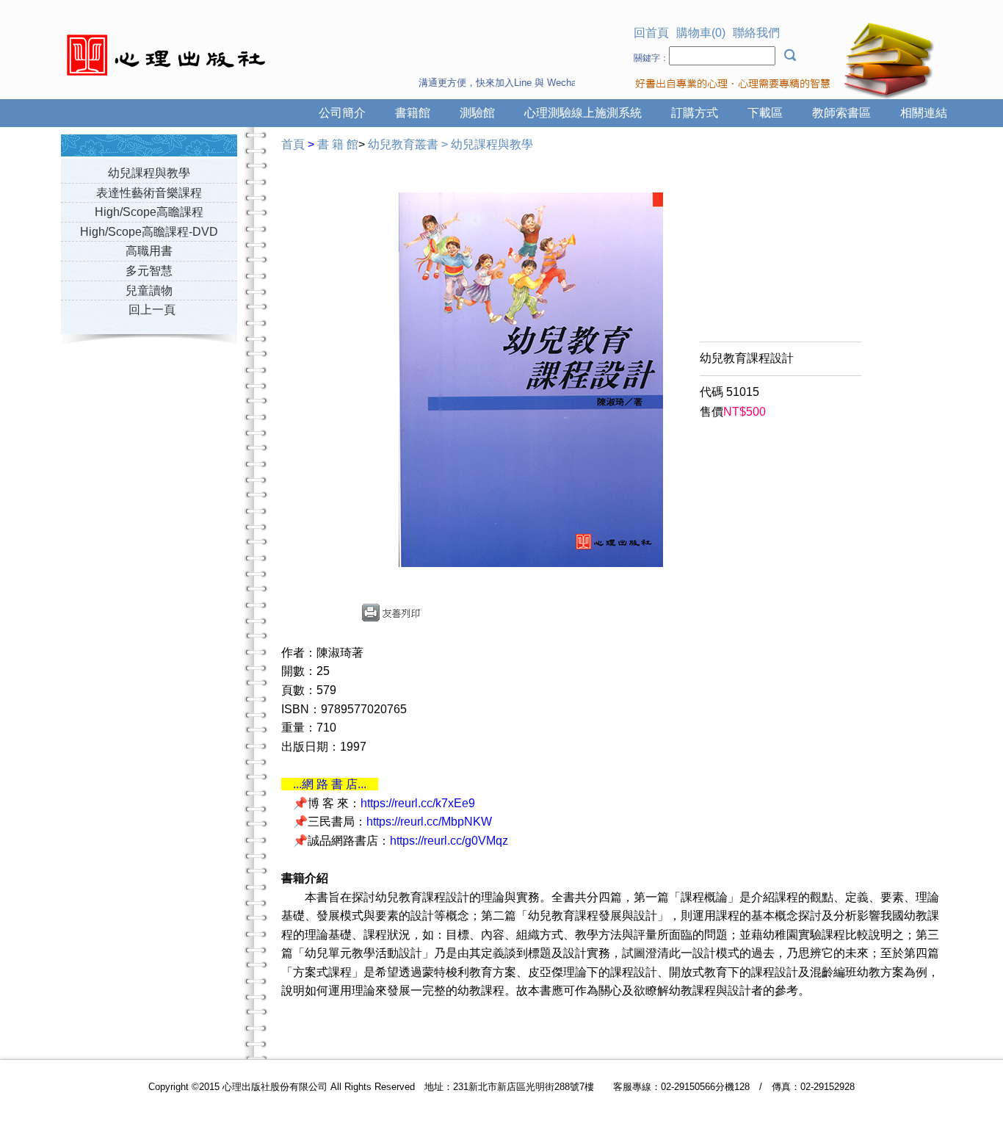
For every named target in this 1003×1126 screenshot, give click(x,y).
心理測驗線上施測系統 (583, 113)
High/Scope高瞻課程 (149, 212)
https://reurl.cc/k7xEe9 (418, 803)
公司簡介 (342, 113)
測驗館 (477, 113)
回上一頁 (151, 309)
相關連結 (923, 113)
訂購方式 (694, 113)
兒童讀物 (149, 290)
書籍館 (412, 113)
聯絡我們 (756, 32)
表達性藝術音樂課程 (149, 193)
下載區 (765, 113)
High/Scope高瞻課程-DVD (149, 231)
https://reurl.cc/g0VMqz (449, 840)
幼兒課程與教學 (149, 173)
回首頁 (651, 32)
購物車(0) (700, 32)
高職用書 (149, 251)
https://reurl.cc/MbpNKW (429, 821)
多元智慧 (149, 270)
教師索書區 (841, 113)
